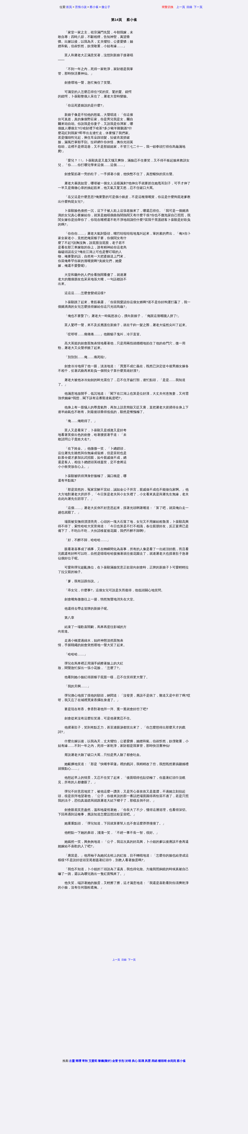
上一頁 (180, 7)
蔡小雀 (94, 7)
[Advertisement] (160, 84)
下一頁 (198, 7)
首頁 (69, 7)
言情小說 (81, 7)
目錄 (189, 7)
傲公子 (105, 7)
